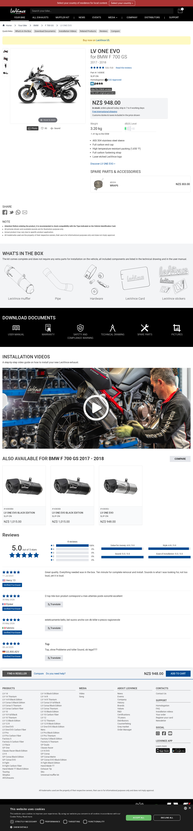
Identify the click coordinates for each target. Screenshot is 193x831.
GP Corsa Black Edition (13, 757)
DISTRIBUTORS (152, 17)
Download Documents (45, 31)
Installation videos (164, 711)
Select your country (121, 3)
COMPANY (132, 17)
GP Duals (45, 745)
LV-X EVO (45, 751)
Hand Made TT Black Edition (15, 769)
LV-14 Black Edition (50, 693)
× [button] (189, 808)
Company (122, 699)
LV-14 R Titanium (49, 699)
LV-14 (5, 693)
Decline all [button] (167, 817)
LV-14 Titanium (9, 696)
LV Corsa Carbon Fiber (12, 708)
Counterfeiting (124, 723)
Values (120, 708)
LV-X (4, 754)
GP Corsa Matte (48, 757)
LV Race (6, 745)
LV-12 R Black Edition (50, 723)
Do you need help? (56, 673)
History (120, 702)
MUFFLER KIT (62, 17)
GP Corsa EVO (9, 760)
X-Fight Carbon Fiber (12, 766)
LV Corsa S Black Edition (13, 702)
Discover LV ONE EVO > (102, 163)
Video (81, 693)
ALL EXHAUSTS (40, 17)
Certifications (123, 714)
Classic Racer (47, 748)
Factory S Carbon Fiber (13, 742)
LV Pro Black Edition (50, 732)
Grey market (123, 726)
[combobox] (185, 808)
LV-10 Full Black (9, 714)
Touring (5, 772)
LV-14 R (44, 696)
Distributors (122, 720)
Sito (42, 772)
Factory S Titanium (49, 742)
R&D (119, 711)
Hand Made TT (47, 766)
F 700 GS (49, 25)
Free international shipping (104, 111)
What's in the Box (23, 31)
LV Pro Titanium (48, 735)
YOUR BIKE (19, 17)
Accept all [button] (138, 817)
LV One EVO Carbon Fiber (14, 729)
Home (9, 25)
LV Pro (5, 732)
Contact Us (161, 693)
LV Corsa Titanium (49, 708)
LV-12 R (6, 723)
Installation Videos (67, 31)
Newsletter (161, 720)
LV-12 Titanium (48, 720)
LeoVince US (102, 40)
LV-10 (5, 711)
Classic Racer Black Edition (14, 751)
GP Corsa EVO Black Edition (54, 760)
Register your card (164, 717)
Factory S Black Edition (51, 738)
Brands (120, 705)
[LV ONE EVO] (5, 51)
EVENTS (96, 17)
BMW (35, 25)
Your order (161, 714)
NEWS (82, 17)
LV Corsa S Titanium (11, 705)
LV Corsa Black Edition (51, 705)
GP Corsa (45, 754)
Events (120, 696)
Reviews (103, 31)
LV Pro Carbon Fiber (11, 735)
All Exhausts (8, 778)
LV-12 (43, 717)
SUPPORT (174, 17)
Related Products (88, 31)
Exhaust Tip (46, 769)
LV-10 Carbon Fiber (50, 714)
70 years (121, 717)
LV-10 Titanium (9, 717)
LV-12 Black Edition (11, 720)
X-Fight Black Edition (50, 763)
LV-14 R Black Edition (12, 699)
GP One (5, 748)
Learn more (161, 746)
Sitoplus (6, 775)
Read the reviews (124, 68)
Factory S (6, 738)
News (120, 693)
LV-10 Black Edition (50, 711)
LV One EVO (8, 726)
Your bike (22, 25)
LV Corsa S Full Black (50, 702)
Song (81, 696)
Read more (27, 816)
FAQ (158, 708)
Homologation (162, 705)
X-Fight (5, 763)
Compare (115, 31)
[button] (65, 827)
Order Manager (124, 729)
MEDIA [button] (112, 17)
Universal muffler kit (50, 775)
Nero (43, 729)
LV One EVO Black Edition (52, 726)
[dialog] (96, 817)
